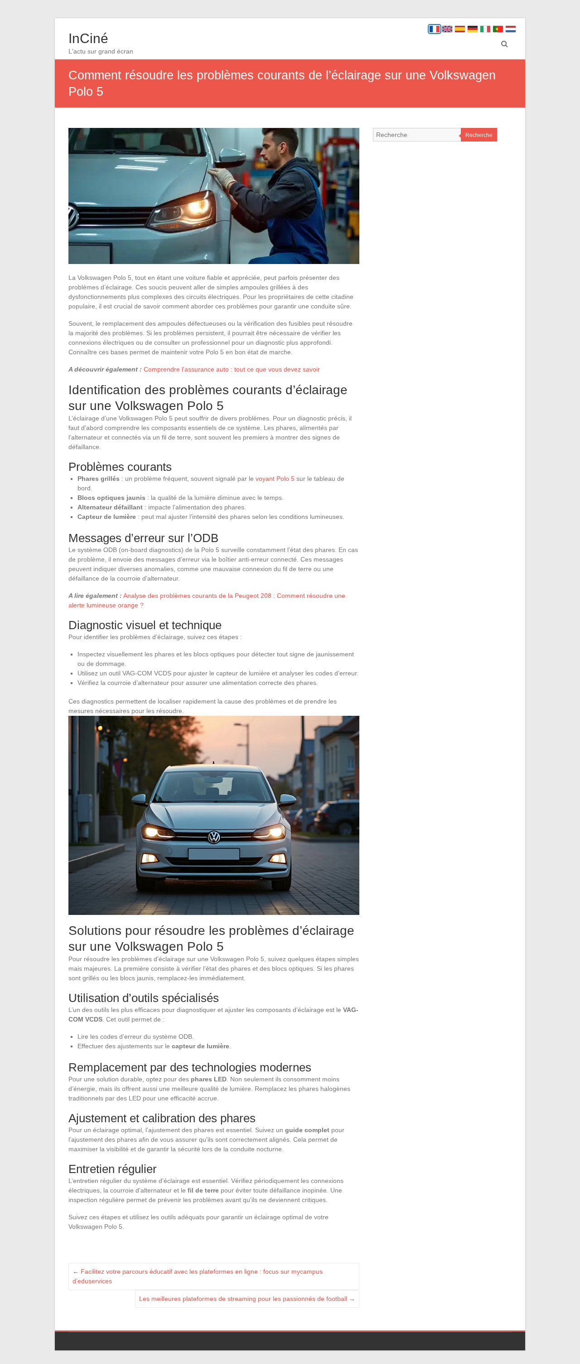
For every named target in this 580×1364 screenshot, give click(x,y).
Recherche (479, 135)
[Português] (498, 29)
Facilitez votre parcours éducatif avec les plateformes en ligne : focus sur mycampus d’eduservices (197, 1276)
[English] (447, 29)
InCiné (88, 38)
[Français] (434, 29)
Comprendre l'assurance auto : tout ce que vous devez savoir (232, 369)
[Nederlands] (510, 29)
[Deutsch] (472, 29)
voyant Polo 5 (275, 478)
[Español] (459, 29)
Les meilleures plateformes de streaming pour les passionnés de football (247, 1298)
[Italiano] (485, 29)
